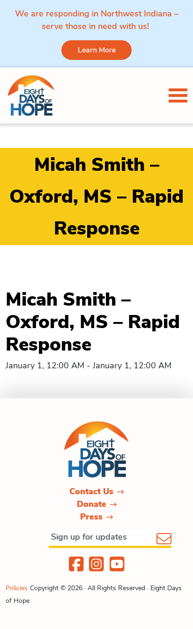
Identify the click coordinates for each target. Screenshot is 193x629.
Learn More (97, 50)
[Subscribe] (163, 539)
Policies (17, 588)
